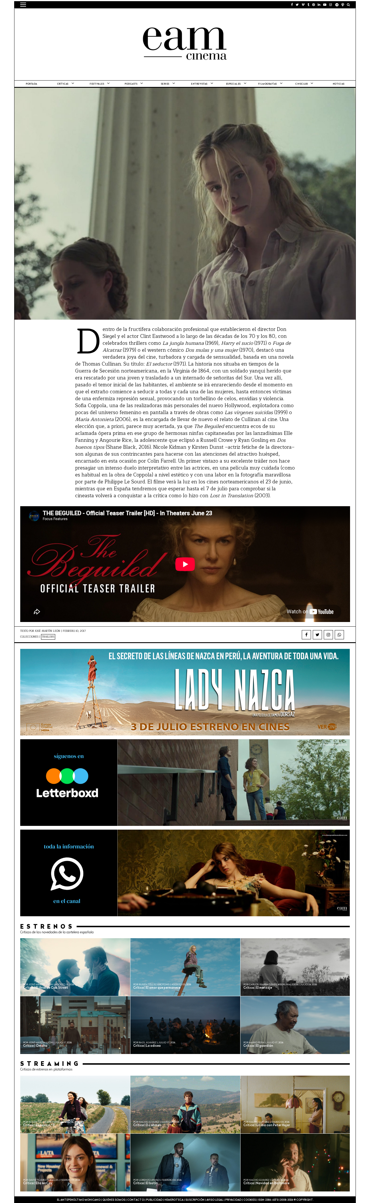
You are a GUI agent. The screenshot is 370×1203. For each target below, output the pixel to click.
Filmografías (267, 84)
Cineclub (301, 84)
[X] (317, 634)
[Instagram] (328, 634)
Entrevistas (199, 84)
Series (165, 84)
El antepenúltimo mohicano (93, 16)
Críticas (63, 84)
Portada (31, 84)
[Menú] (23, 5)
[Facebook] (306, 634)
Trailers (48, 637)
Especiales (233, 84)
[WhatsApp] (339, 634)
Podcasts (131, 84)
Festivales (97, 84)
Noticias (339, 84)
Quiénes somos (113, 1200)
